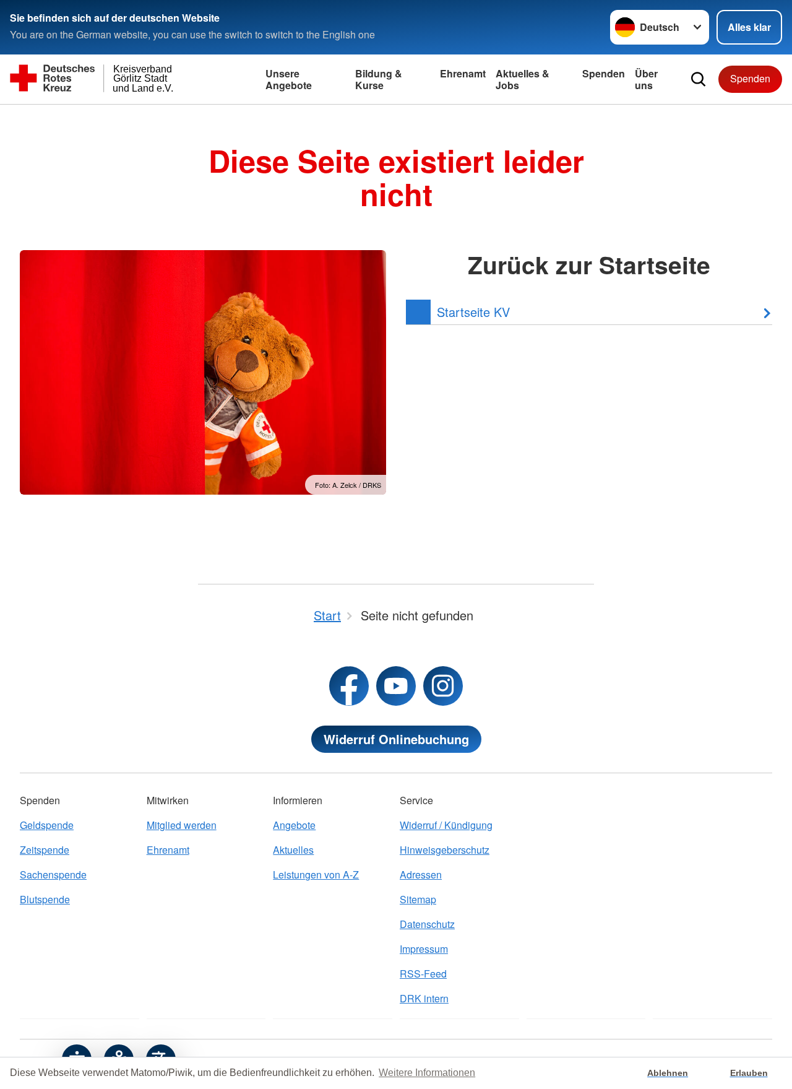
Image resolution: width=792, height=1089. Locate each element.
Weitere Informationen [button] (427, 1072)
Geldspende (47, 825)
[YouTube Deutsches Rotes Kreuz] (396, 686)
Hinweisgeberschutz (444, 850)
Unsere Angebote (288, 79)
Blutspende (45, 899)
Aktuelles (293, 850)
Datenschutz (427, 924)
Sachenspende (53, 874)
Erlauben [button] (749, 1073)
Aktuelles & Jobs (522, 79)
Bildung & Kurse (378, 79)
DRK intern (424, 998)
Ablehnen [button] (667, 1073)
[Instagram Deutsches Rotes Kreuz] (443, 686)
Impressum (424, 949)
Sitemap (418, 899)
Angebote (294, 825)
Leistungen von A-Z (316, 874)
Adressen (421, 874)
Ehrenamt (463, 73)
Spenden (603, 73)
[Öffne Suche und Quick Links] (698, 79)
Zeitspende (44, 850)
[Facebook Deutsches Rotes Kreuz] (349, 686)
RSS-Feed (423, 973)
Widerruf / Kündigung (446, 825)
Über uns (646, 79)
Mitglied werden (182, 825)
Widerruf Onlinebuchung (396, 739)
